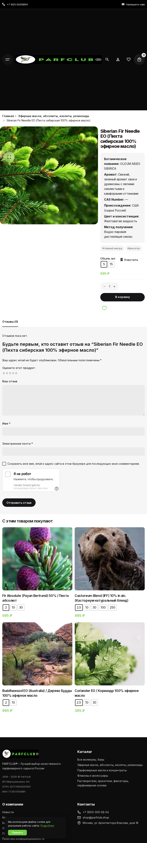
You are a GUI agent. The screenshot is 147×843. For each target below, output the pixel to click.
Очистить (131, 259)
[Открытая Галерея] (9, 157)
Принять (17, 832)
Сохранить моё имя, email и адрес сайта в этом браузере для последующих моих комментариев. (73, 463)
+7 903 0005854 (17, 4)
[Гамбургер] (7, 59)
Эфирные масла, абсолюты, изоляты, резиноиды (110, 765)
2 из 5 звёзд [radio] (6, 373)
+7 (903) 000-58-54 (96, 812)
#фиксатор (133, 248)
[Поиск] (107, 59)
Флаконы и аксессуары (92, 775)
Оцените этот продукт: (19, 367)
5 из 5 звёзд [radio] (16, 373)
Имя (6, 423)
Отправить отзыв (19, 502)
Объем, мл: (108, 258)
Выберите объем (37, 565)
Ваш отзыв (9, 381)
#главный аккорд (112, 248)
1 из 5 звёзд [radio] (3, 373)
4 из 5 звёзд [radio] (12, 373)
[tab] (10, 326)
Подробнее (47, 825)
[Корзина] (139, 59)
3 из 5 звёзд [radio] (9, 373)
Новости (8, 812)
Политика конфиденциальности (23, 838)
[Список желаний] (118, 59)
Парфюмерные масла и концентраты (102, 770)
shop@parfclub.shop (96, 817)
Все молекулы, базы (90, 759)
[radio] (104, 264)
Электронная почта (17, 443)
